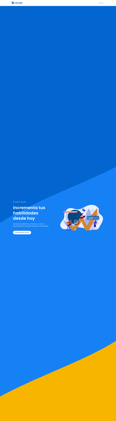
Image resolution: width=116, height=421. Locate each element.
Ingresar (101, 3)
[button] (22, 232)
